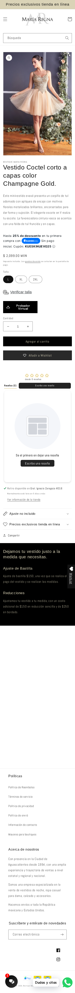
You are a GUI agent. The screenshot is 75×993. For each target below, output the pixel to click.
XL (21, 279)
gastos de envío (33, 261)
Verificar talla (21, 292)
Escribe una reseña (44, 385)
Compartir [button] (14, 535)
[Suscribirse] (61, 934)
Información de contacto (22, 825)
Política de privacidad (21, 806)
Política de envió (18, 815)
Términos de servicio (20, 796)
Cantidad (8, 318)
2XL (35, 279)
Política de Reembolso (21, 787)
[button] (5, 19)
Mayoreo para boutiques (22, 834)
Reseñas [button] (10, 385)
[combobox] (37, 38)
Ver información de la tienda (23, 499)
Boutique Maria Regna (32, 986)
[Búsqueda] (67, 38)
